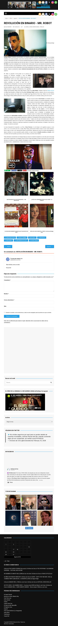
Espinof (6, 609)
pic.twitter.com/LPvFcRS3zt (34, 438)
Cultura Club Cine (8, 603)
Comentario (7, 280)
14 (29, 547)
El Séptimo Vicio (8, 607)
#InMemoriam (12, 473)
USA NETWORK (34, 240)
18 (17, 549)
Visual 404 (6, 616)
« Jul (5, 561)
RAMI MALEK (42, 237)
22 (6, 552)
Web (5, 306)
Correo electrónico (9, 300)
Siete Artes (7, 612)
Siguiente (49, 246)
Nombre (6, 293)
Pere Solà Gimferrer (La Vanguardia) (13, 610)
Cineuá (5, 601)
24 (13, 552)
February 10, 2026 (40, 440)
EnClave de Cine (14, 469)
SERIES (27, 26)
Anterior (9, 246)
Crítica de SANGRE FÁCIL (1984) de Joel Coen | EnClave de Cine (20, 582)
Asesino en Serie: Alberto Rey (11, 596)
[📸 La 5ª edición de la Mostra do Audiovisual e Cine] (29, 502)
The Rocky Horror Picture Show (19, 478)
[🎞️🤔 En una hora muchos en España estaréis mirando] (13, 518)
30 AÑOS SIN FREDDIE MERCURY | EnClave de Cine (17, 577)
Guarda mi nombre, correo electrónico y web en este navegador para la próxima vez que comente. (28, 312)
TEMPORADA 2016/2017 (21, 240)
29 (6, 554)
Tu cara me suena (15, 258)
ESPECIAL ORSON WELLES (44, 582)
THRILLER (42, 26)
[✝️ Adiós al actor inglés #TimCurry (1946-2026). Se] (13, 502)
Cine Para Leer (7, 598)
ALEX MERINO (8, 26)
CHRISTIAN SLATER (10, 237)
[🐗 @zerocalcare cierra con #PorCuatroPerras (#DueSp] (45, 502)
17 (13, 549)
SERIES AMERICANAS (34, 26)
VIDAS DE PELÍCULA (47, 573)
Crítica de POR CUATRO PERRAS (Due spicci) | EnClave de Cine (19, 568)
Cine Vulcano (7, 600)
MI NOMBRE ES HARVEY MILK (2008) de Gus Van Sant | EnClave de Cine (22, 573)
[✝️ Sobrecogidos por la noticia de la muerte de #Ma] (29, 518)
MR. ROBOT (32, 237)
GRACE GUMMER (22, 237)
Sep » (8, 561)
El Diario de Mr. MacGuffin (10, 605)
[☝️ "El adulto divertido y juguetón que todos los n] (45, 518)
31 (13, 554)
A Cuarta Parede (8, 594)
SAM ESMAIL (9, 240)
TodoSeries (7, 614)
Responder (8, 267)
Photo (11, 482)
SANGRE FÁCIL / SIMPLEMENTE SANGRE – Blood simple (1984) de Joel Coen (27, 587)
